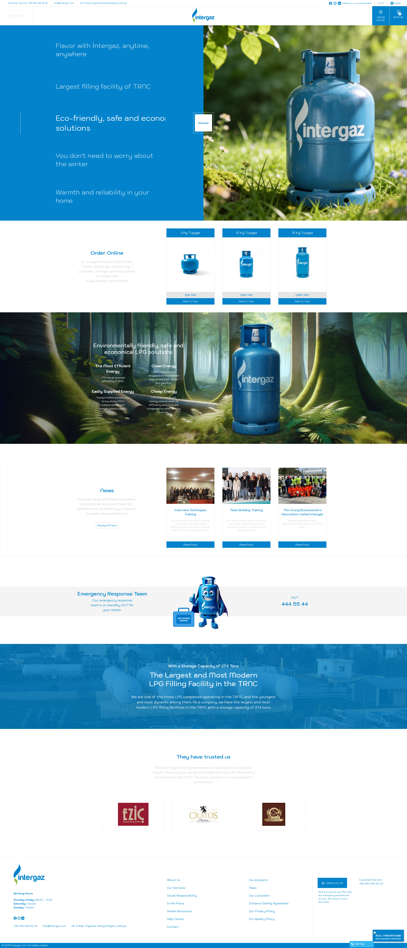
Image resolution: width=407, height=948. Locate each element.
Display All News (107, 525)
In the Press (175, 903)
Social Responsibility (182, 895)
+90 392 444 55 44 (371, 883)
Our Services (176, 888)
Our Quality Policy (261, 919)
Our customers (259, 895)
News (253, 888)
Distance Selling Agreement (269, 903)
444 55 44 (294, 603)
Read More (190, 544)
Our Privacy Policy (262, 911)
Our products (258, 880)
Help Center (175, 919)
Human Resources (179, 911)
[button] (133, 266)
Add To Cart (190, 301)
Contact (173, 927)
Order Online (334, 883)
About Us (173, 880)
